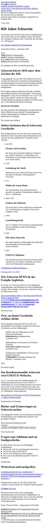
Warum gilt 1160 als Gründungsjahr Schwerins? (20, 449)
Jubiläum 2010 (15, 509)
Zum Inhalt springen (8, 2)
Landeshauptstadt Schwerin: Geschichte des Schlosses (22, 474)
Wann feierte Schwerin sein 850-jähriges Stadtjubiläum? (17, 446)
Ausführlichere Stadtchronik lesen (14, 268)
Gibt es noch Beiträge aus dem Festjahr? (18, 454)
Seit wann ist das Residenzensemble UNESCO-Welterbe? (19, 457)
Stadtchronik (26, 509)
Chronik (26, 6)
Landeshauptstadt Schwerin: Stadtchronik (17, 472)
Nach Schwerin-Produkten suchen (13, 423)
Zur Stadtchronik (25, 45)
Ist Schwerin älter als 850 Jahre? (15, 451)
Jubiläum (4, 6)
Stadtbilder (19, 6)
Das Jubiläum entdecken (10, 45)
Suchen (18, 428)
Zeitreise (11, 6)
